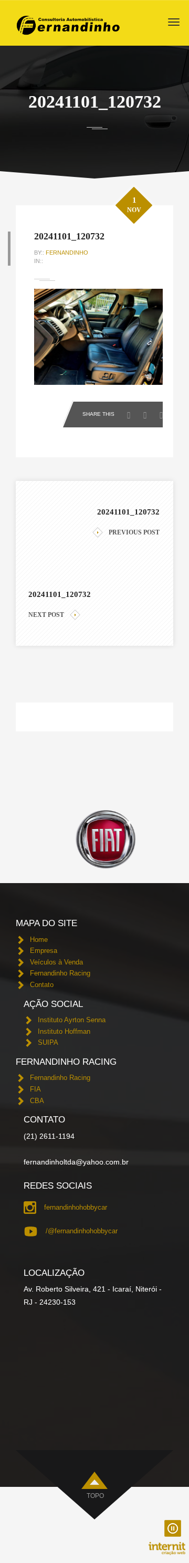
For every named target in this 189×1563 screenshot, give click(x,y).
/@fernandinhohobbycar (82, 1231)
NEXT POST (46, 614)
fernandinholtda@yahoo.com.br (76, 1162)
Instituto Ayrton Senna (72, 1020)
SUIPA (48, 1042)
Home (39, 939)
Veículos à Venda (56, 962)
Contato (42, 985)
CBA (37, 1101)
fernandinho (67, 252)
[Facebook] (131, 412)
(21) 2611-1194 (49, 1136)
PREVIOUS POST (134, 532)
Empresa (43, 950)
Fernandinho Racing (60, 973)
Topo (95, 1495)
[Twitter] (147, 412)
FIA (35, 1089)
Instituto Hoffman (64, 1031)
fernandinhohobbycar (75, 1207)
